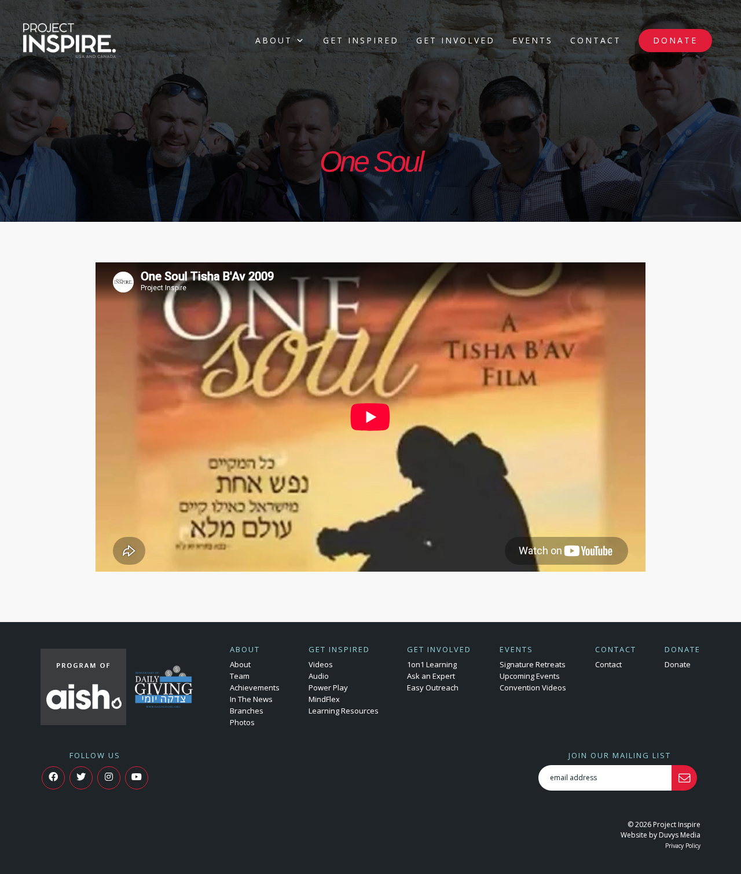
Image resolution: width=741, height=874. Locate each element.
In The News (251, 699)
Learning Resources (344, 710)
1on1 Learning (432, 664)
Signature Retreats (533, 664)
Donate (675, 40)
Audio (319, 676)
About (273, 40)
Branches (246, 710)
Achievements (255, 687)
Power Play (328, 687)
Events (532, 40)
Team (240, 676)
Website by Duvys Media (660, 835)
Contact (595, 40)
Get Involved (455, 40)
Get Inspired (361, 40)
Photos (242, 722)
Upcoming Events (530, 676)
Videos (321, 664)
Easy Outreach (432, 687)
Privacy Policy (682, 846)
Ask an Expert (431, 676)
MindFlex (324, 699)
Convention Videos (533, 687)
